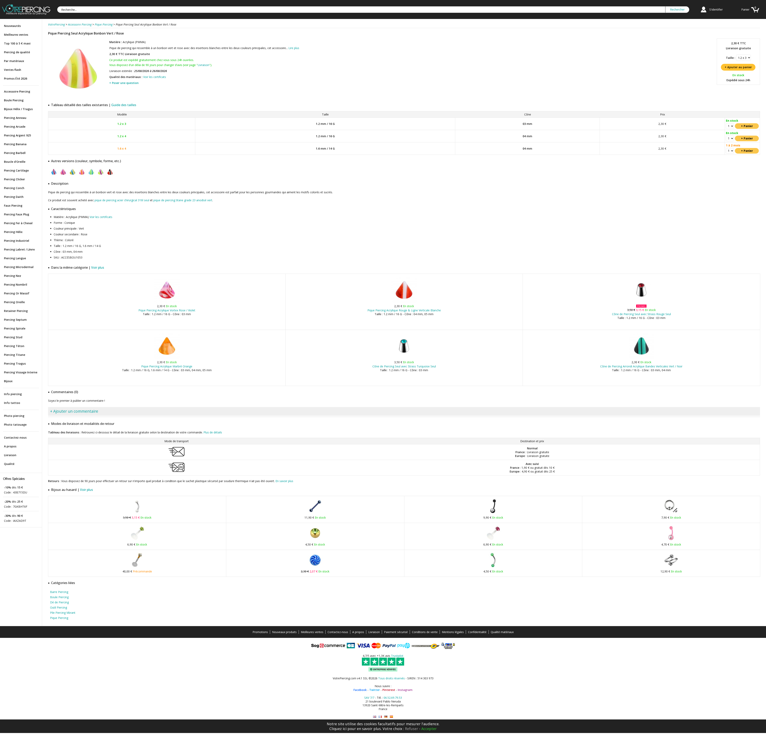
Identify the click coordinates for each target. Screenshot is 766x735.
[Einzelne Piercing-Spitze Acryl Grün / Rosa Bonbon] (386, 717)
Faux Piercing (13, 205)
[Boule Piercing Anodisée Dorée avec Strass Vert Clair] (315, 540)
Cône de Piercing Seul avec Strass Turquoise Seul (404, 366)
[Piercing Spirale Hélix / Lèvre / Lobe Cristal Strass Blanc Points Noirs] (671, 567)
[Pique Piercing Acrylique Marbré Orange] (167, 358)
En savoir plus (284, 481)
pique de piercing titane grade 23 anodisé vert (182, 200)
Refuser (411, 728)
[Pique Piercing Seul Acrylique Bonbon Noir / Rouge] (110, 175)
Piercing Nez (12, 276)
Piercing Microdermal (19, 267)
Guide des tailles (123, 105)
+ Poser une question (124, 83)
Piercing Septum (15, 320)
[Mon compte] (703, 13)
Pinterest (388, 690)
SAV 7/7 (369, 697)
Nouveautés (12, 26)
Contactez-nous (15, 437)
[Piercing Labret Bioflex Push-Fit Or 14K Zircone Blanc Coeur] (137, 567)
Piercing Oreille (14, 302)
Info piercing (13, 394)
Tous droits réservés (391, 678)
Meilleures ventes (16, 35)
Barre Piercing (59, 592)
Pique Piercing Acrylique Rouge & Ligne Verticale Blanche (404, 310)
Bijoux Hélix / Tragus (18, 109)
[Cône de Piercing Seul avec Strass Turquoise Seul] (404, 358)
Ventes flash (12, 70)
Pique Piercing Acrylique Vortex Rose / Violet (166, 310)
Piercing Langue (15, 258)
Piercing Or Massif (16, 293)
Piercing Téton (14, 346)
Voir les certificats (154, 77)
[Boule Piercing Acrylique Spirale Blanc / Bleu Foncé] (315, 567)
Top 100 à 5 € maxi (17, 43)
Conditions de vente (425, 632)
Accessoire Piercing (17, 91)
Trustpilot (397, 656)
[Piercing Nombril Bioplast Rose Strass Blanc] (671, 540)
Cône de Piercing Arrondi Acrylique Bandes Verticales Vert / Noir (641, 366)
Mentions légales (453, 632)
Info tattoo (12, 403)
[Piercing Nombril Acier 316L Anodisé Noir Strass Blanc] (493, 513)
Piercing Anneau (15, 118)
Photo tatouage (15, 424)
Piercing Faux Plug (16, 214)
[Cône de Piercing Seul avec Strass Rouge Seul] (641, 302)
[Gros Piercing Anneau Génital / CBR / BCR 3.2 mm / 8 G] (671, 513)
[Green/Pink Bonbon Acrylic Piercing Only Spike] (374, 717)
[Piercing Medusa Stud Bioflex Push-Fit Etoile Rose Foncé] (493, 540)
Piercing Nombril (15, 284)
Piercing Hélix (13, 232)
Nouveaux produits (284, 632)
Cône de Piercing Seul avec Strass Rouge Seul (641, 314)
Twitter (374, 690)
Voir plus (97, 267)
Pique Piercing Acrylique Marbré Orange (166, 366)
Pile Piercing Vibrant (62, 613)
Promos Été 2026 (15, 78)
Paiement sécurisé (396, 632)
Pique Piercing (59, 618)
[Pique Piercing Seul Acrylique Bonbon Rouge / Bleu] (53, 175)
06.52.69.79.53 (393, 697)
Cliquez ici (337, 728)
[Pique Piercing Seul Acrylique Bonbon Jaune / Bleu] (72, 175)
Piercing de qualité (17, 52)
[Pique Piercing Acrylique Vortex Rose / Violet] (167, 302)
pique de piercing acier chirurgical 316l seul (122, 200)
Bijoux (8, 381)
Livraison (10, 455)
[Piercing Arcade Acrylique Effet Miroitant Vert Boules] (493, 567)
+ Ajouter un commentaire (74, 411)
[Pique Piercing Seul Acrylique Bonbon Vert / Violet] (100, 175)
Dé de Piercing (59, 602)
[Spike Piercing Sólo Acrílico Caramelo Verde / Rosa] (391, 717)
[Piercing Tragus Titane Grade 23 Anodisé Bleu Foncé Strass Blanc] (315, 513)
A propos (10, 446)
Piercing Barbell (15, 153)
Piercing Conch (14, 188)
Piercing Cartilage (16, 170)
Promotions (260, 632)
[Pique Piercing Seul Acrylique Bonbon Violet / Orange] (82, 175)
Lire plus (293, 48)
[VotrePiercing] (26, 14)
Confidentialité (477, 632)
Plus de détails (212, 432)
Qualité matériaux (502, 632)
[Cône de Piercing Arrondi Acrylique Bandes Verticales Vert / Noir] (641, 358)
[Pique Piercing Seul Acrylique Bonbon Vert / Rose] (78, 98)
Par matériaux (14, 61)
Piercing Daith (14, 197)
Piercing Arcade (14, 126)
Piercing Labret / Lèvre (19, 249)
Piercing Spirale (14, 328)
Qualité (9, 464)
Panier (745, 9)
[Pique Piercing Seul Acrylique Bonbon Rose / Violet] (63, 175)
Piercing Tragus (15, 363)
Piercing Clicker (14, 179)
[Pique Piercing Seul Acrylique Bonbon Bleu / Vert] (91, 175)
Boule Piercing (14, 100)
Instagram (405, 690)
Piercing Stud (13, 337)
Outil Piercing (58, 607)
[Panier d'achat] (755, 13)
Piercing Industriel (16, 241)
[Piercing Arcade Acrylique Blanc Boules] (137, 513)
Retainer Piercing (16, 311)
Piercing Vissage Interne (20, 372)
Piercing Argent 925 (17, 135)
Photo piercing (14, 416)
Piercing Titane (14, 355)
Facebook (360, 690)
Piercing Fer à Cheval (18, 223)
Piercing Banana (15, 144)
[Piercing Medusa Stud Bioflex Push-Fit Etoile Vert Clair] (137, 540)
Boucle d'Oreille (14, 162)
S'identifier (716, 9)
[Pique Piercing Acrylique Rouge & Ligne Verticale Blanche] (404, 302)
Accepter (429, 728)
